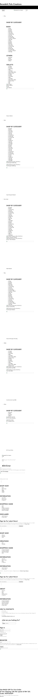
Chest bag (10, 134)
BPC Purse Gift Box (9, 450)
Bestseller (3, 536)
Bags (3, 490)
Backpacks (10, 30)
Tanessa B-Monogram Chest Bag (11, 338)
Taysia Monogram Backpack (11, 194)
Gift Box (9, 58)
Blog (3, 507)
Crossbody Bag (11, 135)
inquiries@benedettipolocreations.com (8, 616)
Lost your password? (3, 633)
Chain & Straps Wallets (12, 72)
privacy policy (19, 644)
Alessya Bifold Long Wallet (10, 367)
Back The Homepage (4, 471)
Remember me (3, 632)
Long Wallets (10, 71)
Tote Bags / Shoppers (12, 38)
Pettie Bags (10, 39)
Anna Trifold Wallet (9, 370)
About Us (3, 558)
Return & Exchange (5, 510)
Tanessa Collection (9, 115)
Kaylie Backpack (9, 268)
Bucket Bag (10, 31)
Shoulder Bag (10, 36)
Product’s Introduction (5, 508)
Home (3, 459)
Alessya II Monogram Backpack (11, 237)
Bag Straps (10, 57)
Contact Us (4, 500)
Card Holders (10, 68)
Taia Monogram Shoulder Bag (11, 162)
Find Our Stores (4, 594)
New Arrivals (4, 488)
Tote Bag (9, 138)
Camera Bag (10, 33)
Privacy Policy (4, 517)
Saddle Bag (10, 142)
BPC (3, 543)
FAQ (3, 505)
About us (3, 590)
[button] (31, 11)
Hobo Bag (10, 141)
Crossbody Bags (11, 34)
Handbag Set (10, 140)
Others (3, 492)
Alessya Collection (9, 85)
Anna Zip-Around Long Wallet (11, 400)
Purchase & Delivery (5, 509)
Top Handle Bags (11, 37)
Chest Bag (10, 35)
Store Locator (4, 499)
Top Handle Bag (11, 137)
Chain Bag (10, 132)
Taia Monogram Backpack (10, 309)
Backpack (10, 129)
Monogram (10, 29)
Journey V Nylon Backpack (10, 239)
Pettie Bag (10, 215)
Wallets (9, 69)
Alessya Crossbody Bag (10, 306)
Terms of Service (5, 516)
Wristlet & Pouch (11, 73)
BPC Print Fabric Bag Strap (10, 418)
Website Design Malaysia (24, 571)
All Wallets (10, 66)
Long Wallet (10, 144)
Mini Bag (9, 139)
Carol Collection (9, 87)
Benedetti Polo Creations (10, 4)
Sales (9, 82)
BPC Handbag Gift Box (10, 421)
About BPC (4, 497)
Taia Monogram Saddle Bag (11, 165)
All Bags (9, 28)
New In (3, 535)
